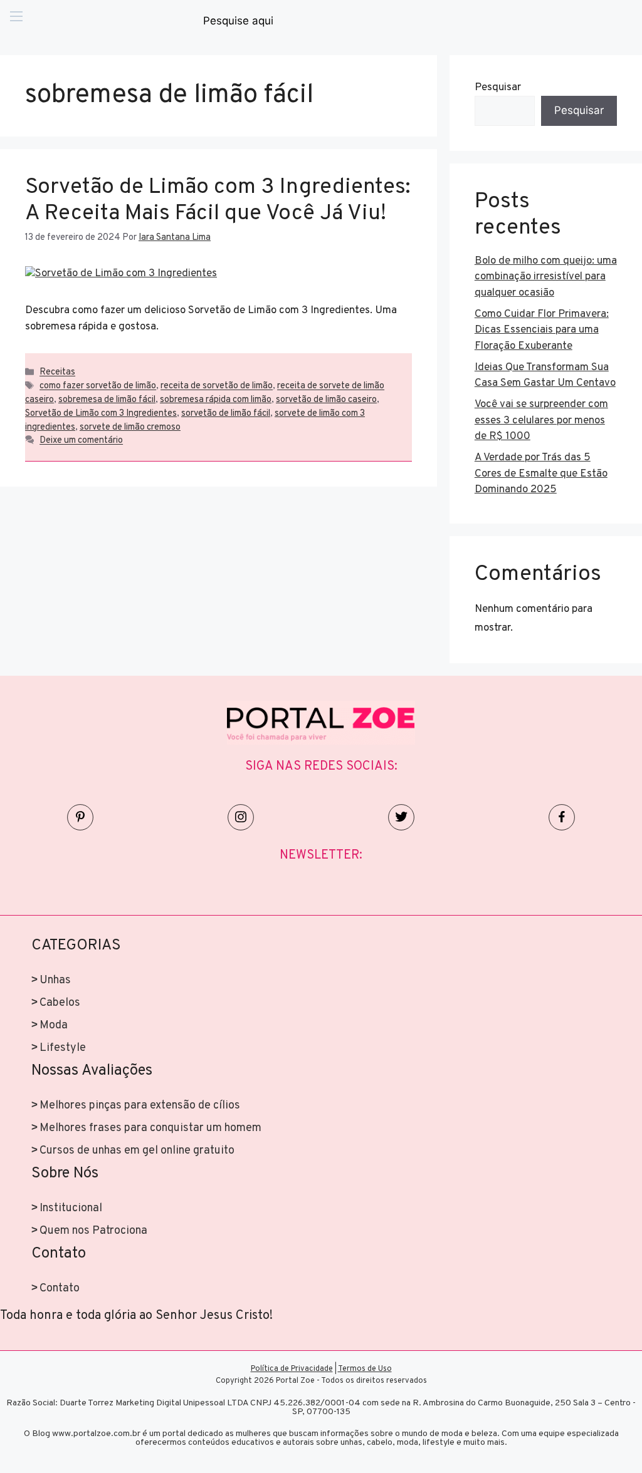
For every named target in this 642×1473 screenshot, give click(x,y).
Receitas (57, 373)
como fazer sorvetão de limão (97, 387)
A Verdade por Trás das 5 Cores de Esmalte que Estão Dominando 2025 (541, 474)
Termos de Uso (365, 1369)
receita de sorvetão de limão (216, 387)
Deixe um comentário (81, 441)
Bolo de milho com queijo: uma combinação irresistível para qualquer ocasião (546, 277)
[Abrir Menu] (16, 21)
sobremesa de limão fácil (106, 400)
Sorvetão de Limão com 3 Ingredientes (101, 414)
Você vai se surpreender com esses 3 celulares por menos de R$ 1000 (541, 420)
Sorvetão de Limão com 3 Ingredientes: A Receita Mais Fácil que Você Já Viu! (218, 200)
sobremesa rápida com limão (215, 400)
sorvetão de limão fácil (225, 414)
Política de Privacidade (292, 1369)
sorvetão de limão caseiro (326, 400)
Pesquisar (498, 88)
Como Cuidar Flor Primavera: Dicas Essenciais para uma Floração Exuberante (542, 330)
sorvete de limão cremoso (130, 427)
